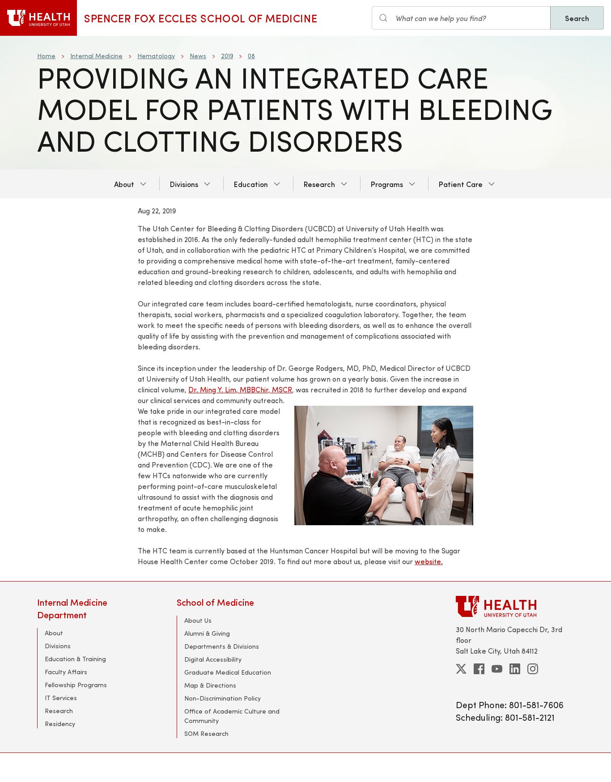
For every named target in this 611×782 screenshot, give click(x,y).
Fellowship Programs (76, 684)
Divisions (184, 184)
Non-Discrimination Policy (222, 698)
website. (429, 561)
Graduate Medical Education (227, 672)
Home (46, 55)
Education (251, 184)
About (124, 184)
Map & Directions (210, 685)
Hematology (156, 55)
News (198, 55)
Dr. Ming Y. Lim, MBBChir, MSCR (240, 389)
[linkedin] (514, 668)
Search (577, 18)
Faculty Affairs (66, 671)
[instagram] (532, 668)
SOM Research (206, 733)
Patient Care (461, 184)
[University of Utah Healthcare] (515, 606)
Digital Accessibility (213, 659)
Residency (60, 723)
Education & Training (75, 658)
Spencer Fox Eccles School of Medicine (200, 18)
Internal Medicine (96, 55)
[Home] (38, 18)
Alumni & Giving (207, 633)
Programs (387, 184)
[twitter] (461, 668)
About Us (198, 620)
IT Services (61, 697)
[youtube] (497, 668)
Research (319, 184)
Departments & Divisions (221, 646)
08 (251, 55)
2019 (227, 55)
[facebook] (479, 668)
